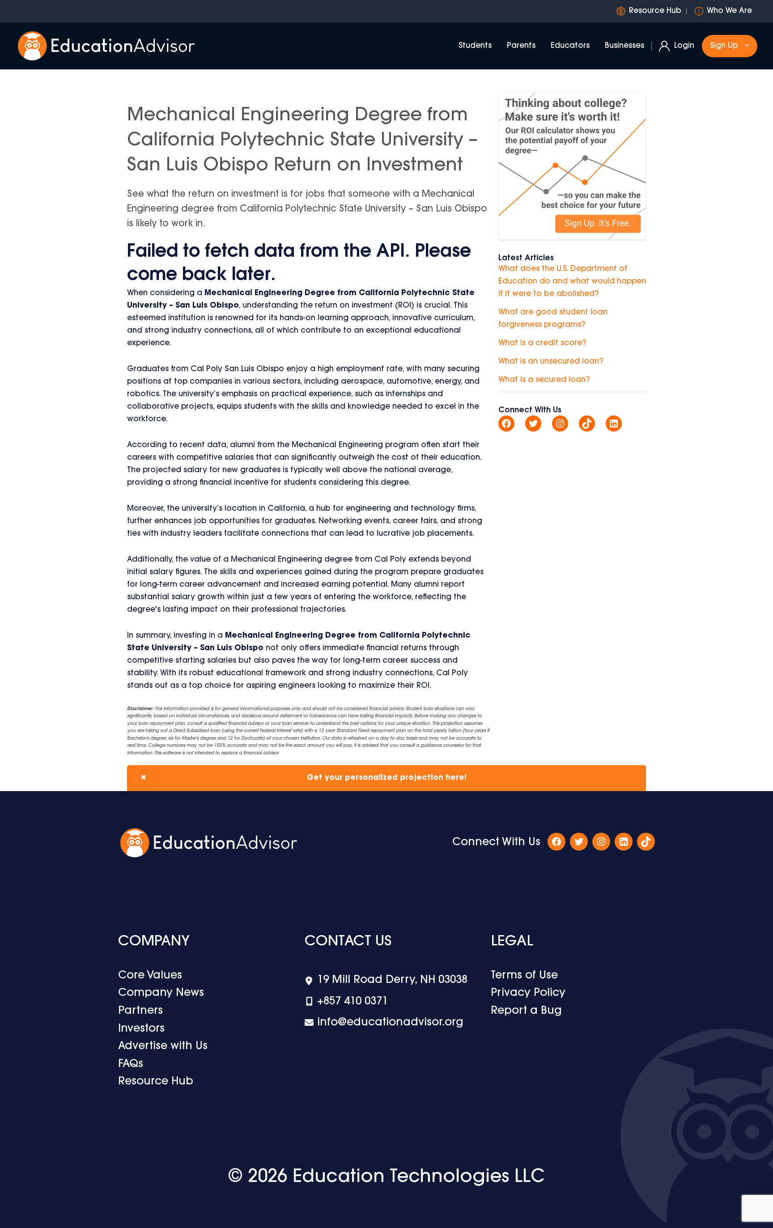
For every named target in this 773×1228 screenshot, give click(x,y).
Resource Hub (655, 11)
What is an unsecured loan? (550, 361)
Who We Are (729, 11)
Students (475, 46)
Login (684, 46)
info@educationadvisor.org (390, 1022)
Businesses (624, 46)
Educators (570, 46)
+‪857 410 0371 (352, 1001)
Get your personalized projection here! (303, 778)
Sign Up (724, 46)
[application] (744, 46)
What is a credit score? (542, 343)
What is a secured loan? (544, 380)
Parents (521, 46)
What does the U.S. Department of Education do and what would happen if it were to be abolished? (572, 281)
